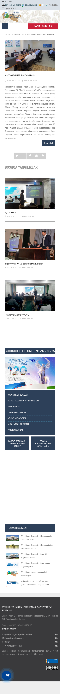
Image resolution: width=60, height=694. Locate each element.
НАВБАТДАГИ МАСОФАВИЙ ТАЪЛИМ (17, 315)
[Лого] (12, 16)
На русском (7, 2)
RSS (43, 156)
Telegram (23, 156)
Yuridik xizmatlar (15, 430)
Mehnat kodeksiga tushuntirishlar (23, 401)
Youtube (36, 156)
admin (26, 81)
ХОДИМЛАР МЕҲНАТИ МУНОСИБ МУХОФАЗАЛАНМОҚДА (24, 264)
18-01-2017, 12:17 (14, 216)
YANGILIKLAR (29, 216)
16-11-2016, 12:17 (14, 319)
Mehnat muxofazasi (17, 418)
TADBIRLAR (28, 267)
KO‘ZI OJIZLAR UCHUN (13, 5)
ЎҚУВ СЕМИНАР (10, 213)
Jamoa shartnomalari (18, 395)
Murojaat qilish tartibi (18, 424)
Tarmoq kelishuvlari (17, 412)
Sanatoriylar (14, 406)
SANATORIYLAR (42, 26)
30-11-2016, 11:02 (14, 267)
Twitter (17, 156)
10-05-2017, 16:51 (14, 81)
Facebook (30, 156)
